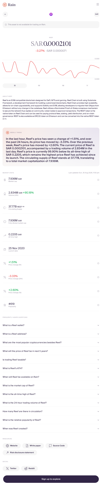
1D (15, 85)
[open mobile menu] (97, 5)
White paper (35, 445)
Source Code (59, 445)
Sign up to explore (51, 479)
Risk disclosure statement (22, 452)
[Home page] (9, 5)
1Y (87, 85)
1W (39, 85)
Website (14, 445)
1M (63, 85)
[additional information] (98, 180)
